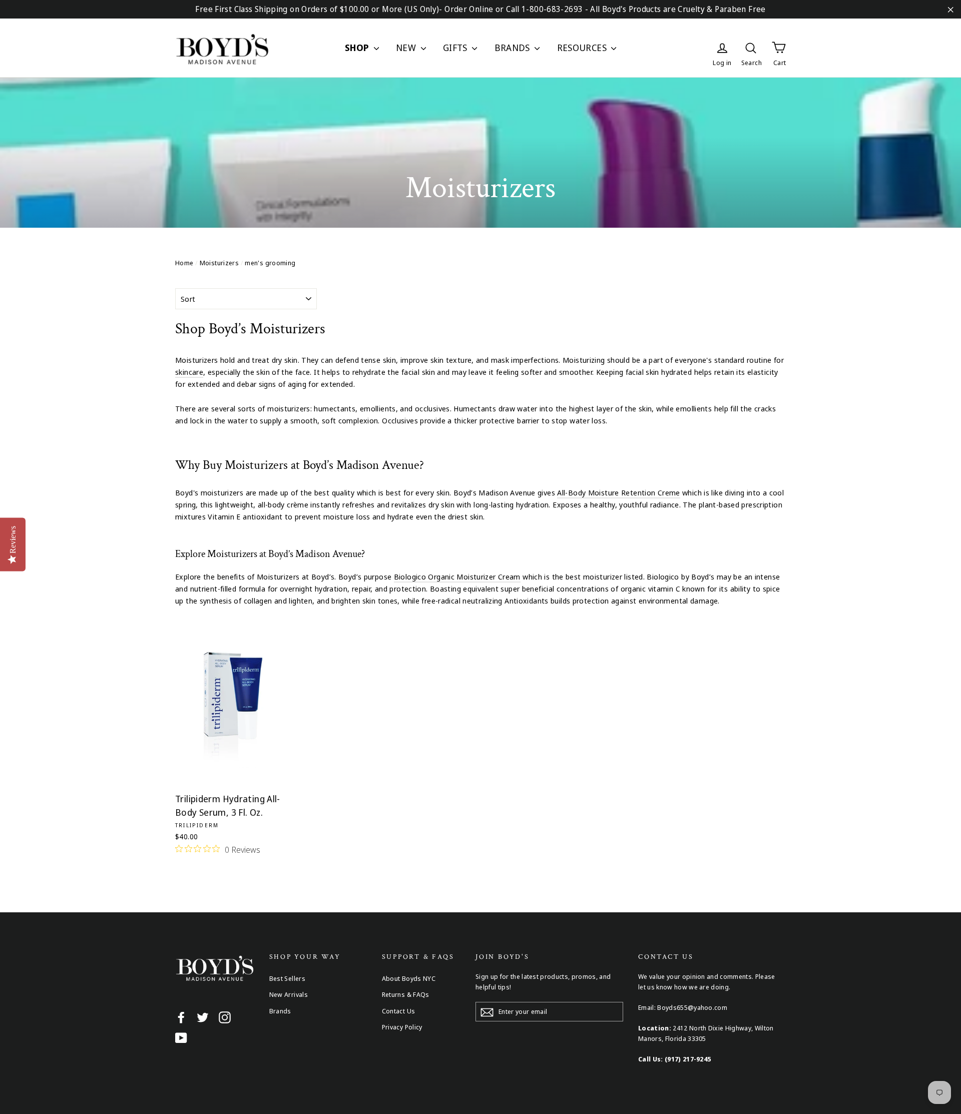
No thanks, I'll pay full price (480, 682)
